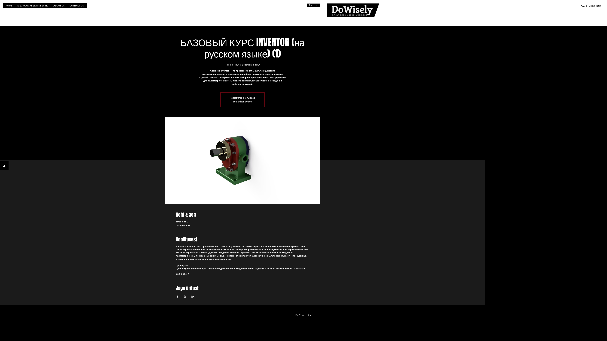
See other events (242, 101)
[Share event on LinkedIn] (192, 297)
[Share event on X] (185, 297)
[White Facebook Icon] (4, 167)
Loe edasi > (183, 273)
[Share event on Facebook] (177, 297)
